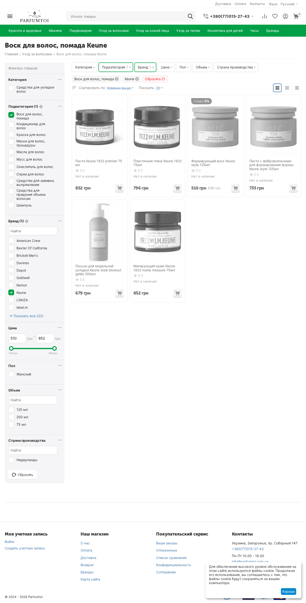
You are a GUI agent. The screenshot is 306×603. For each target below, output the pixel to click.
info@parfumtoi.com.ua (250, 561)
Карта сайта (90, 579)
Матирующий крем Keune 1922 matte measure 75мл (154, 268)
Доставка (88, 558)
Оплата (86, 550)
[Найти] (190, 16)
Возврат (87, 565)
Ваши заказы (166, 543)
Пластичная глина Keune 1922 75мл (157, 163)
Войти (9, 542)
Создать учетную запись (25, 548)
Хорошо (288, 591)
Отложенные (166, 550)
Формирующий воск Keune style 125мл (213, 163)
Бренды (87, 572)
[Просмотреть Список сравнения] (264, 16)
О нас (85, 543)
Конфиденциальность (173, 565)
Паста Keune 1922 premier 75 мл (98, 163)
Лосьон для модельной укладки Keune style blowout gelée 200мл (98, 270)
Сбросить (153, 79)
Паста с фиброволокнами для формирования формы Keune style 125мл (271, 165)
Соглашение (166, 572)
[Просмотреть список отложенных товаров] (275, 16)
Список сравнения (171, 558)
